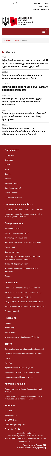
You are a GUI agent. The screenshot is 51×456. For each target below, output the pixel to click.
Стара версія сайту (40, 3)
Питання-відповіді (12, 311)
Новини (8, 323)
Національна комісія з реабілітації (18, 297)
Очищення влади (11, 193)
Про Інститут (10, 155)
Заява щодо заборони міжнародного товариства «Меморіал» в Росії (22, 75)
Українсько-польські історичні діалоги (19, 377)
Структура (9, 160)
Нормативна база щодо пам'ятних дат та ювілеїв (24, 209)
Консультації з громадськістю (16, 238)
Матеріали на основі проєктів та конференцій (22, 372)
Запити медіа (10, 332)
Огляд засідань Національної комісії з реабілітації (24, 302)
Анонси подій (10, 328)
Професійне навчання (13, 197)
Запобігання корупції (13, 188)
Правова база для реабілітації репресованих (22, 288)
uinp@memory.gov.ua (18, 425)
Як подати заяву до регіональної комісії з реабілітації (25, 306)
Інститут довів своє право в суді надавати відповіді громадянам (25, 87)
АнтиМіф (8, 363)
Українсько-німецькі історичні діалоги (19, 368)
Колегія (7, 174)
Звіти (7, 169)
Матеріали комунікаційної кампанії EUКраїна (22, 337)
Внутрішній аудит (11, 183)
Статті (7, 358)
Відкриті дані (10, 247)
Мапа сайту (44, 6)
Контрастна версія (41, 9)
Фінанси (8, 276)
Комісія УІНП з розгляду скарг (16, 264)
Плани (7, 165)
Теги (17, 40)
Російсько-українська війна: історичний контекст (23, 354)
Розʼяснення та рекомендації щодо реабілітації (23, 293)
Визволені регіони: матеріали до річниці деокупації (24, 349)
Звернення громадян (13, 229)
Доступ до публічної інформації (17, 233)
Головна (7, 40)
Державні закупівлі (12, 252)
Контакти (10, 405)
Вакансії (8, 179)
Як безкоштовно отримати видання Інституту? (23, 243)
